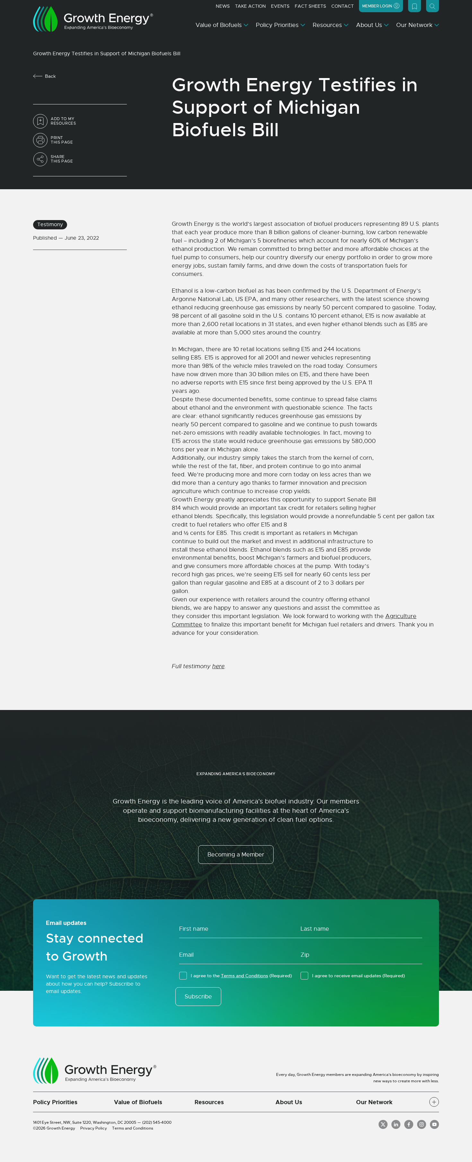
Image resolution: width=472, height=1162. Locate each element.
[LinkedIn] (395, 1124)
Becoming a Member (235, 854)
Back (50, 76)
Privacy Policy (93, 1128)
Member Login (377, 6)
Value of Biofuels (219, 25)
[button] (434, 1102)
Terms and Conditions (244, 976)
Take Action (250, 6)
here (218, 666)
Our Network (414, 25)
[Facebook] (408, 1124)
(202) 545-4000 (156, 1122)
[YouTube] (434, 1124)
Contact (342, 6)
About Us (369, 25)
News (223, 6)
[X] (383, 1124)
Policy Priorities (277, 25)
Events (280, 6)
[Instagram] (421, 1124)
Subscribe (198, 996)
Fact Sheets (310, 6)
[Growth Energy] (93, 19)
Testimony (50, 224)
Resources (327, 25)
